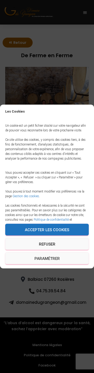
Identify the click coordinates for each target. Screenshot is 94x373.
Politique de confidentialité (51, 220)
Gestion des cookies (26, 196)
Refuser (47, 244)
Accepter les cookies (47, 229)
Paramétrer (47, 258)
